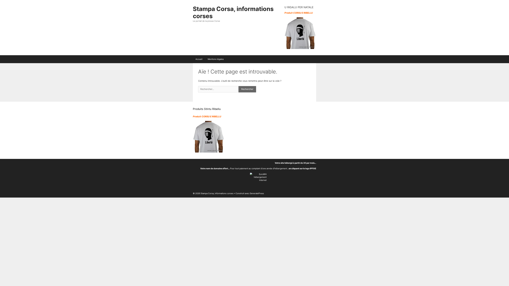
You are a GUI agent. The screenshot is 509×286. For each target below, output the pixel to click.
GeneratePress (257, 193)
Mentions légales (216, 59)
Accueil (199, 59)
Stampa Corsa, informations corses (233, 12)
